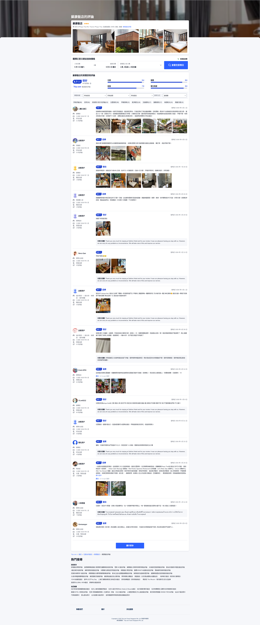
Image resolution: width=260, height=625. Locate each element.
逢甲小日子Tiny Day (90, 579)
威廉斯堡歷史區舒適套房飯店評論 (161, 573)
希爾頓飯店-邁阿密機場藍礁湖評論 (99, 573)
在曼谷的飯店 (88, 554)
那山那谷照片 (85, 595)
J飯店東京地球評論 (77, 570)
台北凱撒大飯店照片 (97, 595)
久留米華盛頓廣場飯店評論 (79, 576)
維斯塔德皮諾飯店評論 (92, 570)
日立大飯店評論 (120, 592)
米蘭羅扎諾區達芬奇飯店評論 (110, 570)
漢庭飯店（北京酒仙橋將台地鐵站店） (146, 576)
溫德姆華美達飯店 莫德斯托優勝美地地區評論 (98, 567)
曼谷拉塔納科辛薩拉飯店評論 (175, 567)
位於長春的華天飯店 (143, 589)
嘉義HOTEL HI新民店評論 (79, 592)
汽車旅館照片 (75, 595)
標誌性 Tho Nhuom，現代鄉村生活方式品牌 (157, 579)
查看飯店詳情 (127, 27)
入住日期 (77, 64)
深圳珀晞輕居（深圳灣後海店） (131, 579)
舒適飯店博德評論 (76, 567)
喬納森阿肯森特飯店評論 (163, 570)
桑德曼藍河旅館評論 (96, 576)
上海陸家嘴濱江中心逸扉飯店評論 (137, 592)
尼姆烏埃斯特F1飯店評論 (79, 573)
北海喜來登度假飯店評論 (157, 567)
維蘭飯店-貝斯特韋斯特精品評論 (137, 567)
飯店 (80, 554)
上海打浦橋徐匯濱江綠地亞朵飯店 (109, 579)
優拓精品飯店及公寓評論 (112, 576)
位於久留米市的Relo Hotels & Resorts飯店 (121, 589)
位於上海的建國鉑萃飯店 (99, 589)
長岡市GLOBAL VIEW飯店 (79, 582)
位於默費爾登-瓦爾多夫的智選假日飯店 (163, 589)
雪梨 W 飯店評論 (120, 567)
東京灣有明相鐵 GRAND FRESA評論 (161, 592)
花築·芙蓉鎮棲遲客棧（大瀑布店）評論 (101, 592)
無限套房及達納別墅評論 (141, 573)
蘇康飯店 (97, 554)
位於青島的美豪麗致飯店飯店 (80, 589)
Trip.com (74, 554)
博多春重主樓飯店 (127, 576)
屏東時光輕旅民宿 (95, 582)
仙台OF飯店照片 (180, 592)
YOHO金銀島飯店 (76, 579)
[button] (217, 3)
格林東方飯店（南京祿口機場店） (171, 576)
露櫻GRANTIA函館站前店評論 (143, 570)
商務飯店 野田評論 (127, 570)
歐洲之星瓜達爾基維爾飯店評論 (122, 573)
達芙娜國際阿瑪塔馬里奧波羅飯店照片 (118, 595)
